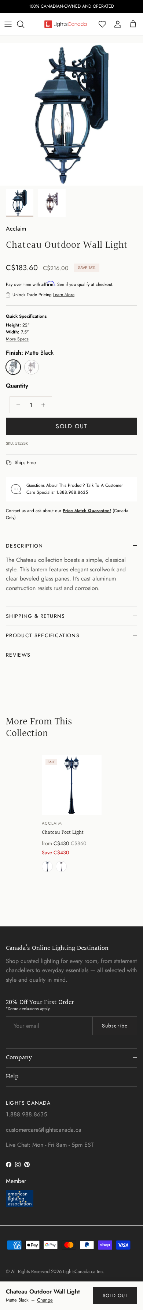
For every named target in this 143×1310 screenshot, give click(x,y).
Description (24, 545)
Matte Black (47, 866)
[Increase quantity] (45, 405)
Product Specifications (43, 635)
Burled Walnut (61, 866)
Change (45, 1300)
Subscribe (115, 1025)
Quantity (17, 386)
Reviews (18, 654)
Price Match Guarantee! (87, 510)
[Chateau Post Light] (72, 785)
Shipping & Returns (35, 616)
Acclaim (16, 228)
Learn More (63, 294)
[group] (71, 815)
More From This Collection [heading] (39, 728)
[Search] (24, 24)
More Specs (17, 339)
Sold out (115, 1295)
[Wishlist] (102, 24)
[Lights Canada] (65, 24)
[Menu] (8, 24)
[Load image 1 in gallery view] (71, 114)
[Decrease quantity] (16, 405)
